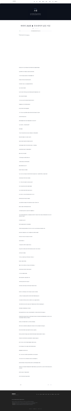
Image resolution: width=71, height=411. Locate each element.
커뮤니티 (56, 394)
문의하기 (58, 394)
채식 (52, 1)
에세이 (46, 1)
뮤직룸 (49, 1)
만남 (34, 1)
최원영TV (43, 1)
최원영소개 (56, 1)
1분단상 (40, 1)
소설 (36, 1)
